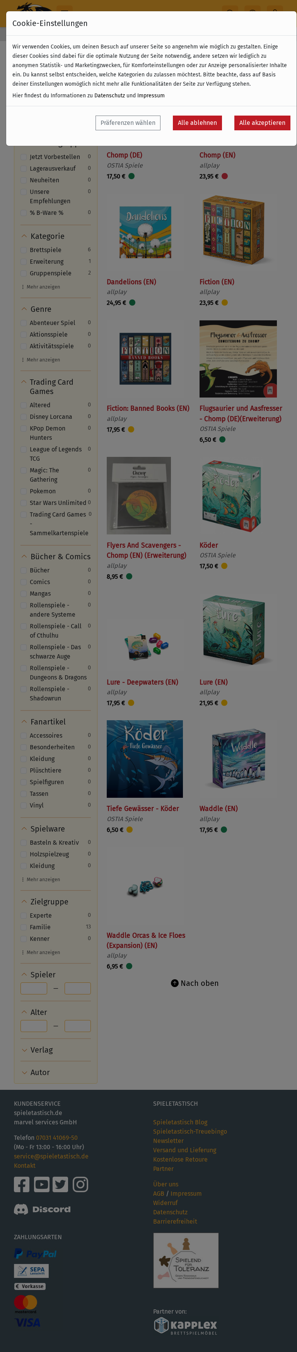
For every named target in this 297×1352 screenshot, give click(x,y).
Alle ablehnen (197, 122)
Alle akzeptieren (262, 122)
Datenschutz (109, 95)
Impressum (151, 95)
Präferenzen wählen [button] (128, 122)
